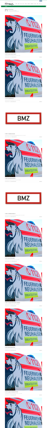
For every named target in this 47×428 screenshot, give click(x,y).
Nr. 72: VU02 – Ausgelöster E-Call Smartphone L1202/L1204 (11, 391)
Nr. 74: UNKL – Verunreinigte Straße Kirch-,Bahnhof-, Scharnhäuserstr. (12, 302)
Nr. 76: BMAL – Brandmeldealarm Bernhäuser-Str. (10, 213)
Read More (40, 101)
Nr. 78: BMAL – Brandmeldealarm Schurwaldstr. (10, 133)
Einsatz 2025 (14, 101)
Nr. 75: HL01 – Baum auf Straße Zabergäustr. (10, 258)
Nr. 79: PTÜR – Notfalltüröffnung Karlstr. (9, 98)
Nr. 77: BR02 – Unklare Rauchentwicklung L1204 (10, 178)
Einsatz (12, 101)
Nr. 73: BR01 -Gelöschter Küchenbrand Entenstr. (10, 347)
